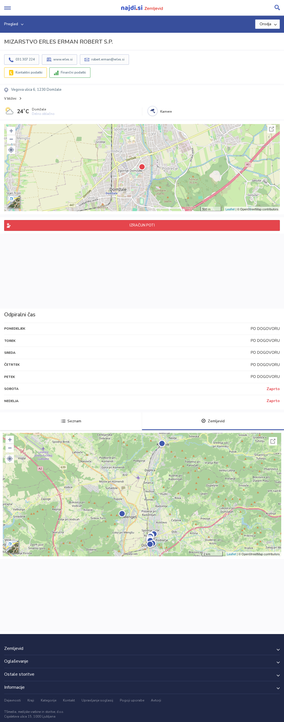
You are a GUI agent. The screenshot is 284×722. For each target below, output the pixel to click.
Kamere (166, 111)
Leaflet (230, 209)
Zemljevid (216, 421)
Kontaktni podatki (29, 72)
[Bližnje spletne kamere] (153, 111)
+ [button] (11, 130)
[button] (11, 150)
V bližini (10, 98)
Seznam (74, 421)
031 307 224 (25, 59)
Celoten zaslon (271, 129)
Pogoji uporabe (132, 700)
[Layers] (13, 202)
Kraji (30, 700)
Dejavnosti (12, 700)
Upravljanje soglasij (97, 700)
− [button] (11, 139)
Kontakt (69, 700)
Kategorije (48, 700)
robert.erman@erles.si (108, 59)
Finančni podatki (73, 72)
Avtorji (156, 700)
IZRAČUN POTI (142, 225)
